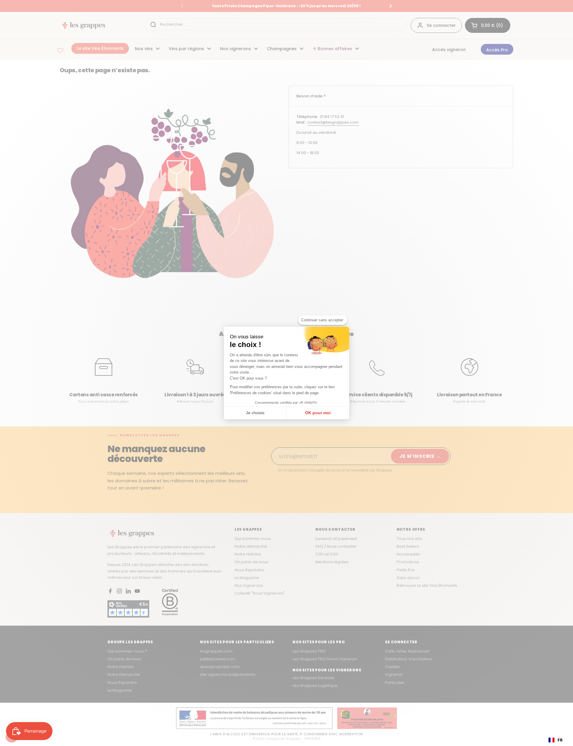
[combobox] (555, 740)
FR (560, 740)
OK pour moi (318, 412)
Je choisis (255, 412)
